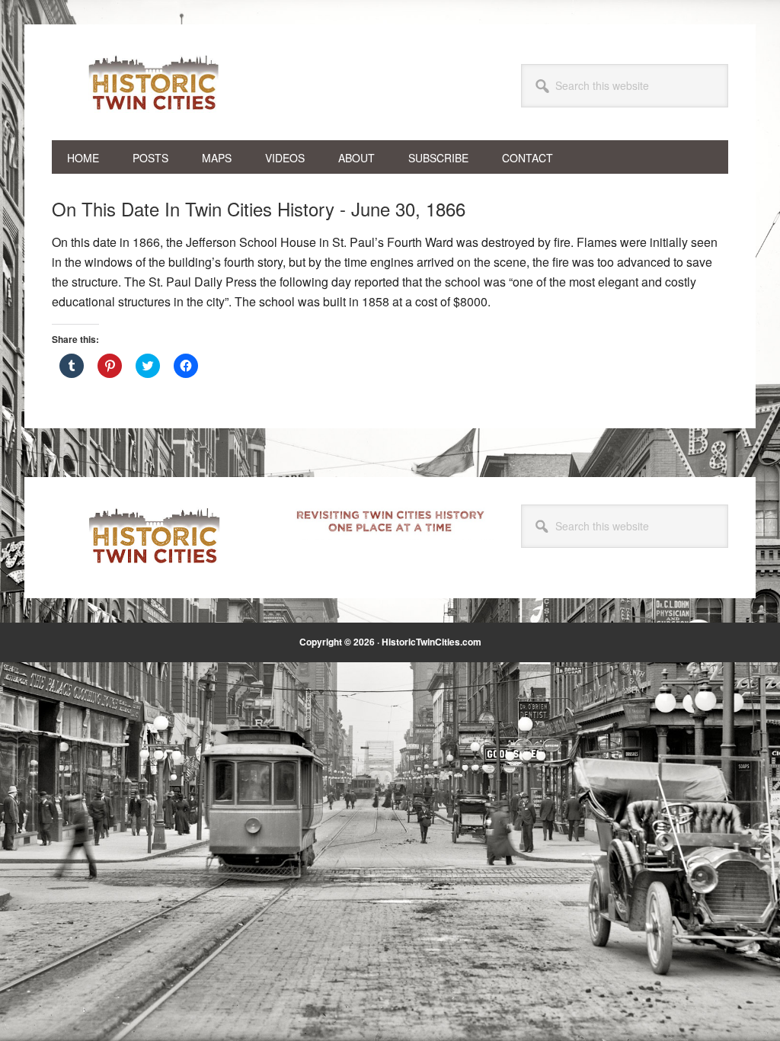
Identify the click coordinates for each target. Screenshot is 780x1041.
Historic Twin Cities (154, 82)
